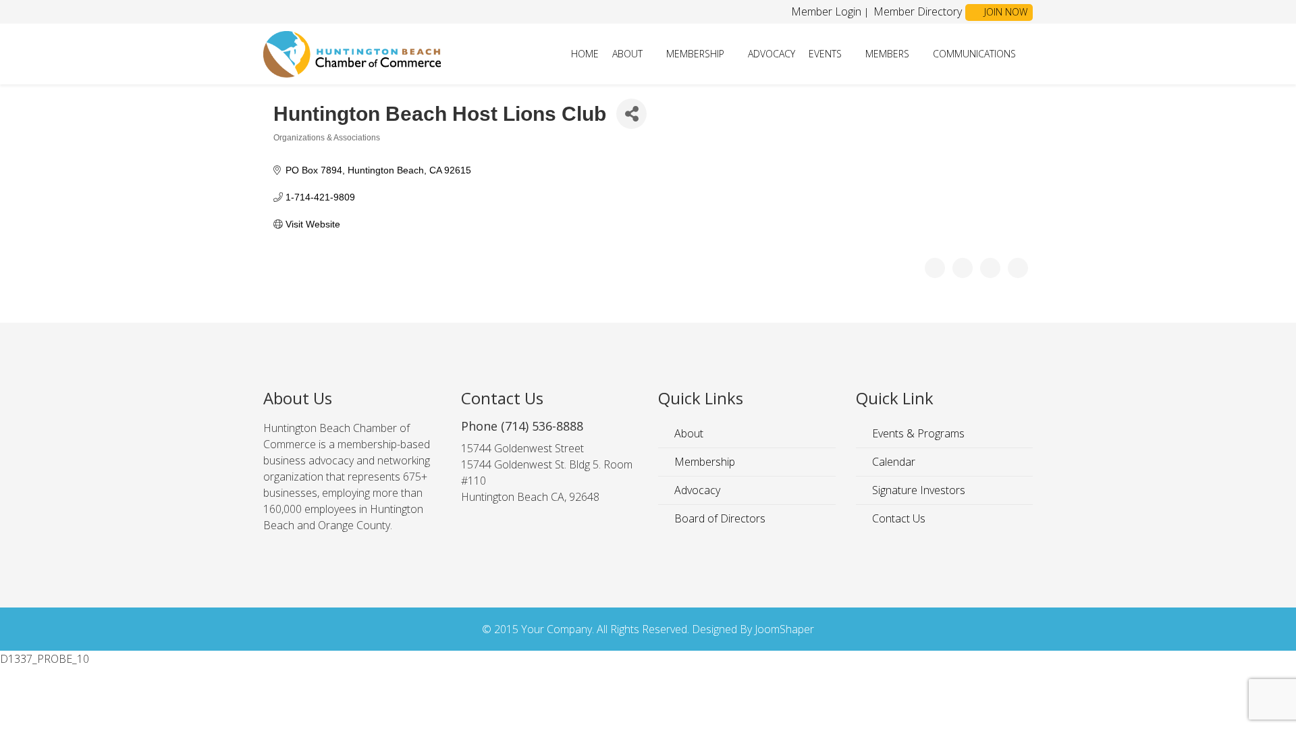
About (627, 53)
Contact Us (897, 518)
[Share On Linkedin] (1018, 268)
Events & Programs (917, 433)
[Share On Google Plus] (990, 268)
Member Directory (916, 11)
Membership (695, 53)
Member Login (826, 11)
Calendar (892, 461)
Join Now (1004, 11)
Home (585, 53)
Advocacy (771, 53)
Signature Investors (917, 490)
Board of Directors (718, 518)
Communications (974, 53)
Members (887, 53)
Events (825, 53)
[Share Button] (631, 114)
